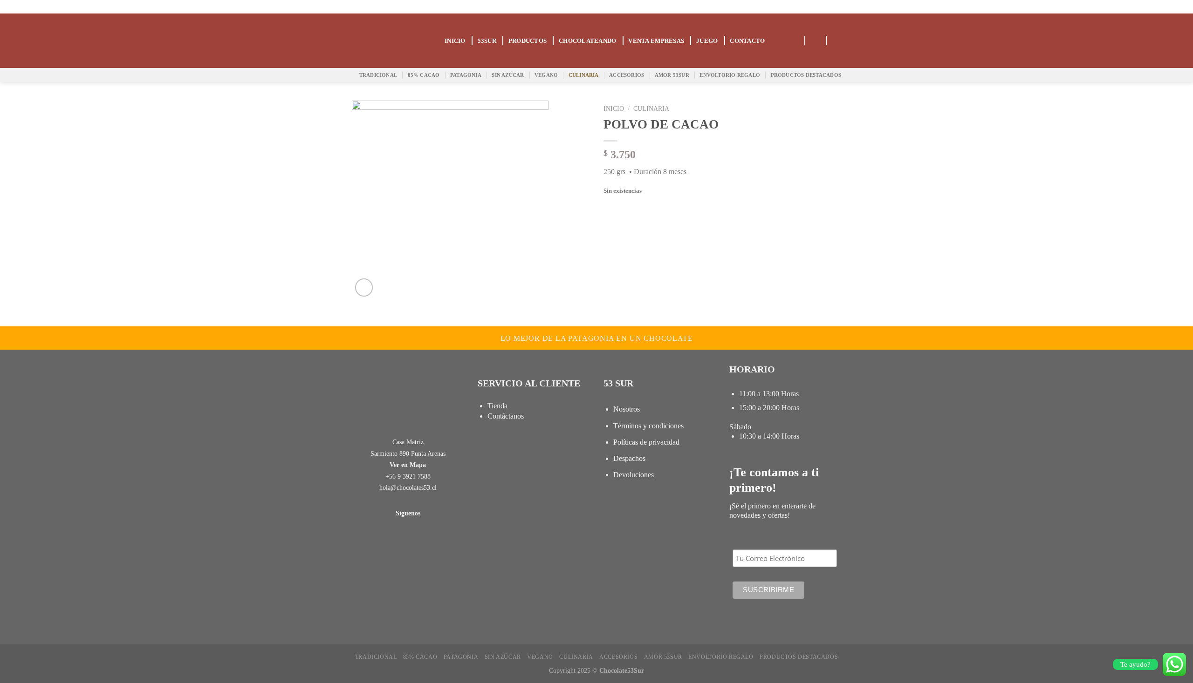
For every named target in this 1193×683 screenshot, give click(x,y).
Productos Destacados (806, 75)
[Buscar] (794, 41)
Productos (527, 41)
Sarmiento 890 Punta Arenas (408, 453)
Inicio (455, 41)
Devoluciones (633, 475)
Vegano (546, 75)
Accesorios (626, 75)
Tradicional (378, 75)
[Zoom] (364, 287)
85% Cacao (424, 75)
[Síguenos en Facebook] (819, 7)
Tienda (497, 406)
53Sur (487, 41)
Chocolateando (587, 41)
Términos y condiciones (648, 426)
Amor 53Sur (672, 75)
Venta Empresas (656, 41)
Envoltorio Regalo (729, 75)
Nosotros (626, 409)
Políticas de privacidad (646, 442)
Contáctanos (505, 416)
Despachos (629, 458)
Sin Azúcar (508, 75)
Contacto (747, 41)
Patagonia (465, 75)
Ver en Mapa (408, 464)
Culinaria (584, 75)
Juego (707, 41)
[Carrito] (815, 41)
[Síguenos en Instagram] (834, 7)
